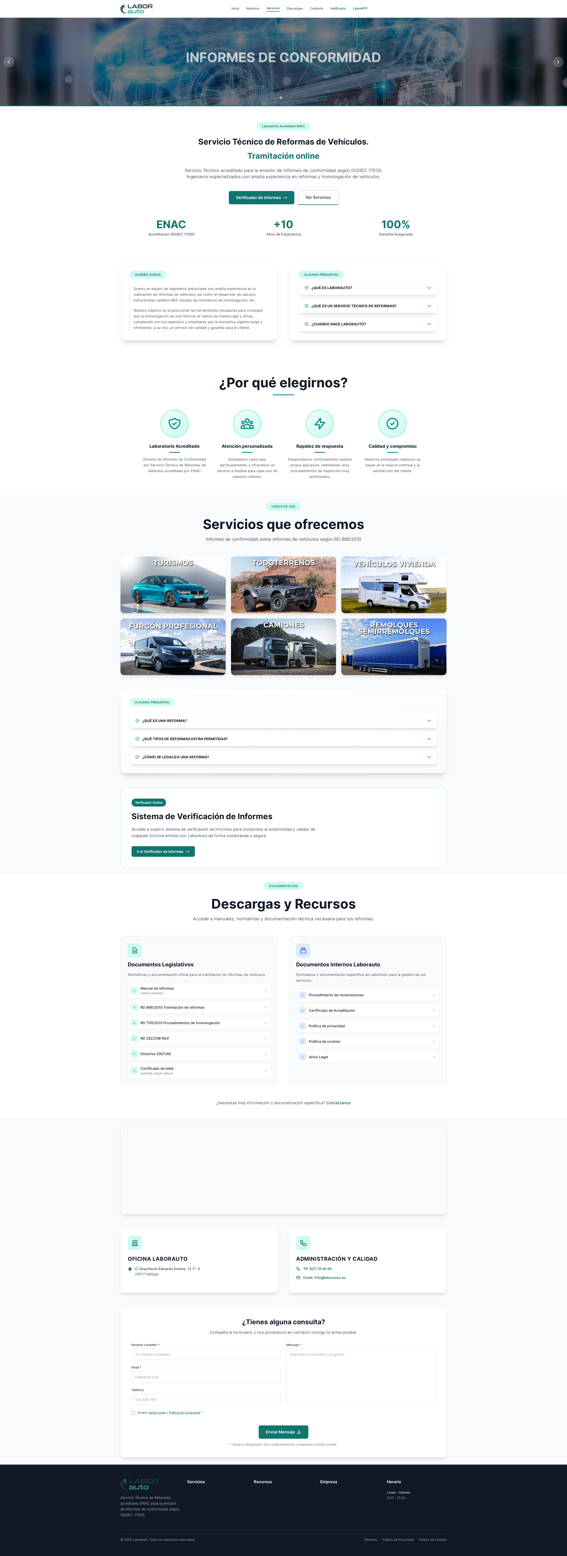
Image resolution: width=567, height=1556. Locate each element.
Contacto (316, 8)
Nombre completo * (145, 1345)
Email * (136, 1367)
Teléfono (137, 1390)
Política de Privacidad (398, 1539)
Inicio (235, 8)
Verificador (338, 8)
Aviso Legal (157, 1412)
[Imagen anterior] (9, 62)
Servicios (273, 8)
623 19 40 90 (321, 1268)
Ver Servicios (318, 197)
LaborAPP (360, 8)
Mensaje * (293, 1345)
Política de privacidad (184, 1412)
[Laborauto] (136, 8)
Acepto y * (170, 1412)
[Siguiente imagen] (558, 62)
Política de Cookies (433, 1539)
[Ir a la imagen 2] (286, 98)
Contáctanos (338, 1102)
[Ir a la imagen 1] (281, 98)
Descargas (295, 8)
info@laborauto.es (330, 1277)
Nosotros (252, 8)
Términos (370, 1539)
